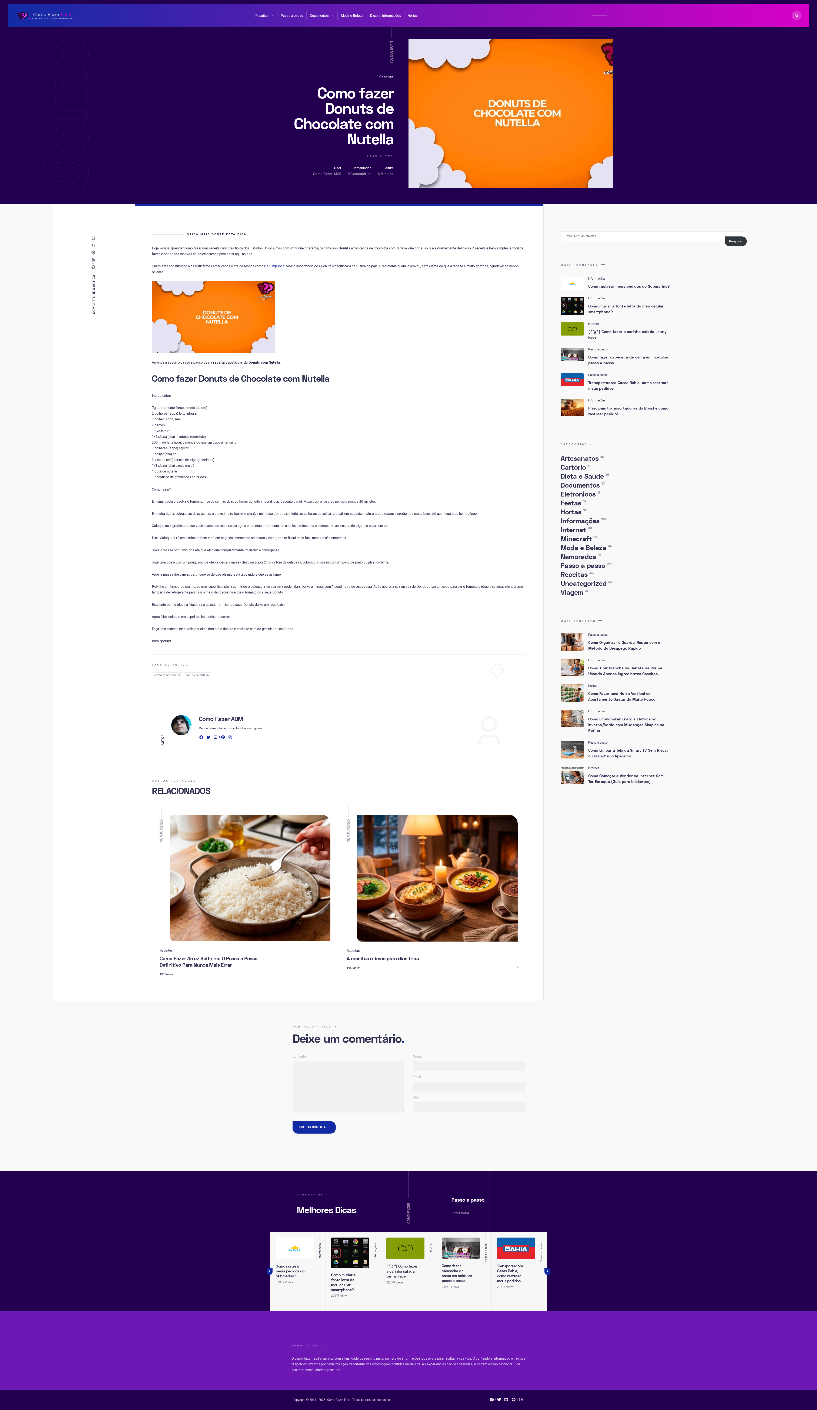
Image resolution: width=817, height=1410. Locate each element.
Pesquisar (736, 241)
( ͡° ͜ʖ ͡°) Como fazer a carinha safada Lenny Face (627, 334)
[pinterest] (223, 738)
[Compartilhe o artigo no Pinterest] (94, 253)
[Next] (547, 1271)
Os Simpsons (274, 266)
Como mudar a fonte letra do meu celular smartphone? (626, 309)
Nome (417, 1056)
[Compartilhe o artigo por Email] (94, 238)
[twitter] (208, 738)
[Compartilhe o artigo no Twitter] (94, 260)
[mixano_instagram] (521, 1401)
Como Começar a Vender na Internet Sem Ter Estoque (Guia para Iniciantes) (626, 778)
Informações (583, 521)
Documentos (319, 16)
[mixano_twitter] (499, 1401)
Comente (299, 1056)
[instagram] (230, 738)
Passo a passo (292, 16)
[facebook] (201, 738)
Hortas (413, 16)
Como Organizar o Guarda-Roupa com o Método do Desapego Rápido (624, 645)
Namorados (581, 557)
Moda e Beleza (352, 16)
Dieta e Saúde (585, 476)
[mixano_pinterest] (513, 1401)
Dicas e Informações (385, 16)
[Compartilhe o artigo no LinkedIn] (94, 245)
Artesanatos (582, 458)
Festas (573, 503)
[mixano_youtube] (506, 1401)
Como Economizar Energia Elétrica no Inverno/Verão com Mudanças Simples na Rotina (626, 725)
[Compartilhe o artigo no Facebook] (94, 267)
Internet (576, 530)
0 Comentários (359, 174)
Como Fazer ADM (327, 174)
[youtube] (216, 738)
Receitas (262, 16)
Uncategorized (586, 583)
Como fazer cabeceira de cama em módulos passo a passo (628, 360)
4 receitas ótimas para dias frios (383, 958)
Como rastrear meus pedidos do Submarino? (629, 286)
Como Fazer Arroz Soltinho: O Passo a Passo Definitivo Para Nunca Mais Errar (209, 962)
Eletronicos (580, 494)
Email (417, 1077)
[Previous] (270, 1271)
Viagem (574, 592)
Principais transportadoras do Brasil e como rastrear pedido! (628, 411)
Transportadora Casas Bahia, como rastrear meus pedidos (628, 385)
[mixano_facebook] (492, 1401)
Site (416, 1097)
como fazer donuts (167, 675)
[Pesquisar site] (796, 15)
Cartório (575, 467)
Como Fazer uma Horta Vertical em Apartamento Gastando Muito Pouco (622, 696)
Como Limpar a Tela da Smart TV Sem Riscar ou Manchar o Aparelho (628, 753)
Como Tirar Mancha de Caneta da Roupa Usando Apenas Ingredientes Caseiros (625, 671)
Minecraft (579, 539)
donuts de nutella (197, 675)
